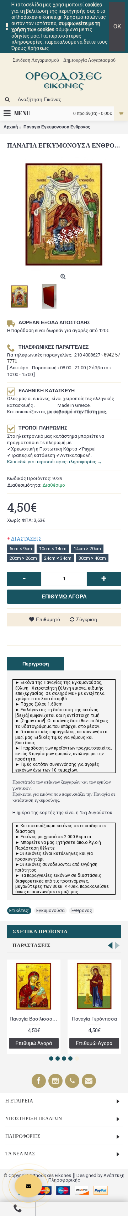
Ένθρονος (81, 910)
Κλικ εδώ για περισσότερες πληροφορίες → (54, 461)
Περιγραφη (35, 664)
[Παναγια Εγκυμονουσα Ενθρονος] (64, 214)
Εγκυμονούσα (50, 910)
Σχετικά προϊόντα (40, 931)
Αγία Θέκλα (33, 1019)
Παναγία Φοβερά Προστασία (95, 1019)
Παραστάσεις (31, 945)
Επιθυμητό (48, 619)
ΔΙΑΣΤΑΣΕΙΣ (26, 538)
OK (117, 26)
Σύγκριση (86, 619)
